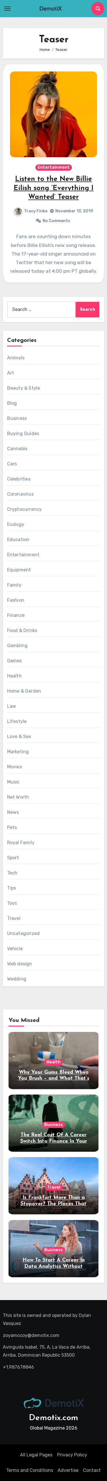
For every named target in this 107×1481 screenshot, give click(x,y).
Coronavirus (20, 494)
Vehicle (15, 948)
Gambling (17, 645)
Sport (13, 857)
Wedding (16, 979)
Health (14, 676)
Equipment (19, 570)
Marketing (18, 751)
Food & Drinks (22, 630)
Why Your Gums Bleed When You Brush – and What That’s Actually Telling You (53, 1078)
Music (13, 782)
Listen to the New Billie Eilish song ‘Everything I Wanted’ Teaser (54, 188)
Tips (11, 888)
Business (17, 418)
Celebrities (19, 479)
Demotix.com (53, 1418)
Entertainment (54, 167)
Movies (14, 767)
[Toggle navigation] (7, 8)
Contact (92, 1470)
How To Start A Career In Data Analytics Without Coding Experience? (54, 1266)
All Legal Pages (36, 1455)
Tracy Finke (35, 211)
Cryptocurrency (24, 509)
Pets (12, 827)
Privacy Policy (72, 1455)
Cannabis (17, 448)
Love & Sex (19, 736)
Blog (12, 403)
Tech (12, 873)
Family (14, 585)
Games (14, 660)
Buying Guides (23, 433)
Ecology (15, 524)
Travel (14, 918)
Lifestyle (17, 721)
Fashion (15, 600)
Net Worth (18, 797)
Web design (19, 963)
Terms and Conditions (29, 1470)
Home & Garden (24, 691)
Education (18, 539)
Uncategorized (23, 933)
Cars (12, 464)
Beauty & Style (23, 388)
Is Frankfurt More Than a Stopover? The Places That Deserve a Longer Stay (53, 1204)
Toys (12, 903)
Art (10, 373)
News (13, 812)
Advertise (68, 1470)
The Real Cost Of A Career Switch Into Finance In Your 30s (53, 1141)
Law (11, 706)
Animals (16, 357)
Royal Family (21, 842)
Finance (16, 615)
